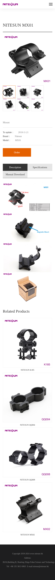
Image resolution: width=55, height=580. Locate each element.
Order (17, 152)
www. (32, 554)
